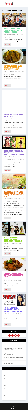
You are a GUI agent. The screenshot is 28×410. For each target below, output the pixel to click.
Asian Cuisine (14, 71)
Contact (18, 406)
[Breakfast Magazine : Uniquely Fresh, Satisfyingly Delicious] (14, 142)
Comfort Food (9, 72)
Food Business (13, 199)
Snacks (11, 281)
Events (13, 35)
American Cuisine (15, 118)
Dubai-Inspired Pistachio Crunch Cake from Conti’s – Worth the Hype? (13, 363)
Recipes (8, 74)
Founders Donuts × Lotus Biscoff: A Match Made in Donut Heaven (13, 349)
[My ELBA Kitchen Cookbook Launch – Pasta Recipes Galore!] (14, 300)
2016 (5, 378)
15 (7, 246)
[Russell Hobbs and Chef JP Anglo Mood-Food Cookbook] (14, 20)
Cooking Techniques (7, 35)
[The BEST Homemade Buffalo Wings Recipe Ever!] (14, 264)
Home (5, 404)
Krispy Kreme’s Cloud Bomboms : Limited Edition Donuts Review (12, 353)
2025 (5, 372)
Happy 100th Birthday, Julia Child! (14, 115)
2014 (5, 385)
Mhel (6, 71)
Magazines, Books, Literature (15, 244)
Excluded (8, 120)
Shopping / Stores (11, 201)
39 (14, 281)
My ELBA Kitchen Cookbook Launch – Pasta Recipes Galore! (13, 310)
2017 (4, 375)
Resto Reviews (15, 404)
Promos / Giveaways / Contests (14, 159)
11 (15, 201)
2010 (5, 398)
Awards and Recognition (16, 243)
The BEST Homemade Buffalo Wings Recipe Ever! (13, 275)
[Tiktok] (9, 335)
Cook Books (20, 34)
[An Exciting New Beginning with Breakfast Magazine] (14, 229)
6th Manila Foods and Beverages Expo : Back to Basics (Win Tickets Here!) (14, 194)
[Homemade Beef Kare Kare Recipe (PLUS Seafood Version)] (14, 56)
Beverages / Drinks (14, 34)
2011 (4, 395)
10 (14, 74)
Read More (7, 44)
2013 (5, 388)
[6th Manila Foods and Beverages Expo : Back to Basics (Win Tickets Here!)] (14, 181)
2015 (5, 382)
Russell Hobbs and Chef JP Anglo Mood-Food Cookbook (13, 30)
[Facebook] (12, 335)
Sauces (11, 74)
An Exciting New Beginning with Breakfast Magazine (13, 240)
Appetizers (13, 279)
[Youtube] (15, 335)
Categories (10, 406)
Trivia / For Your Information (16, 120)
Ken (5, 34)
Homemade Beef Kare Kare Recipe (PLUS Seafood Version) (13, 68)
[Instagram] (18, 335)
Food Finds (17, 35)
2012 (5, 392)
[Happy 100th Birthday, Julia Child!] (14, 101)
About (14, 406)
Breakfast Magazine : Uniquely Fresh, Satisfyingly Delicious (14, 153)
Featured (19, 72)
